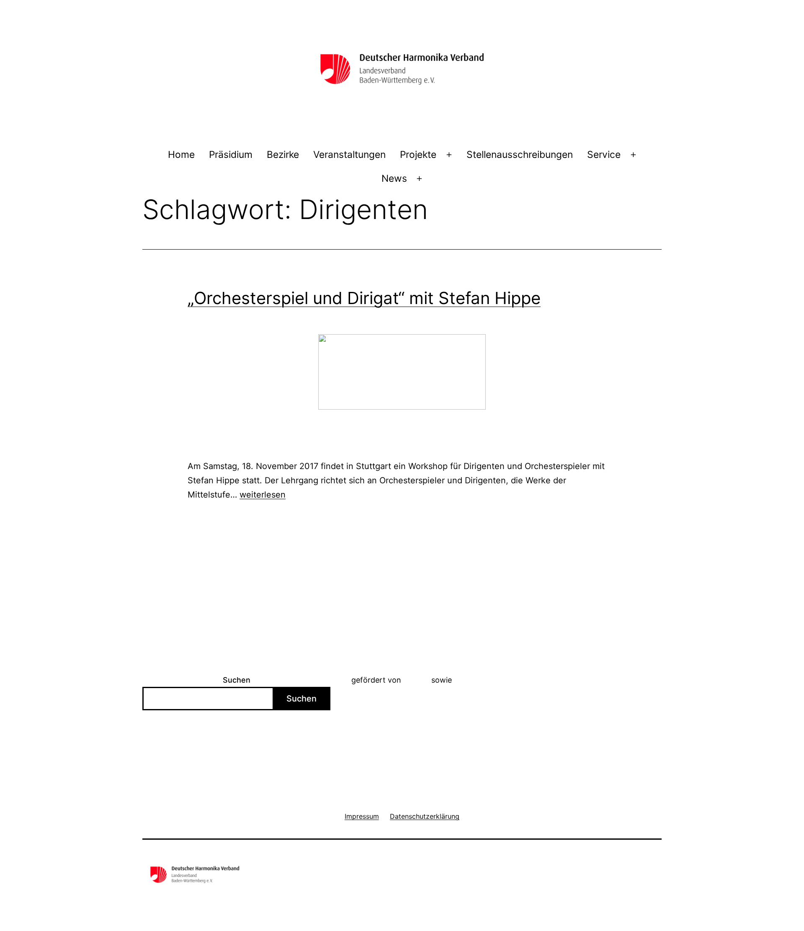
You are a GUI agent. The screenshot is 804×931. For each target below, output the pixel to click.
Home (181, 154)
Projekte (418, 154)
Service (604, 154)
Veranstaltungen (349, 154)
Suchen (236, 680)
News (394, 178)
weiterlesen (263, 495)
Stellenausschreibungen (519, 154)
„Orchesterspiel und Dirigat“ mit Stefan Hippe (364, 298)
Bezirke (283, 154)
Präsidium (231, 154)
